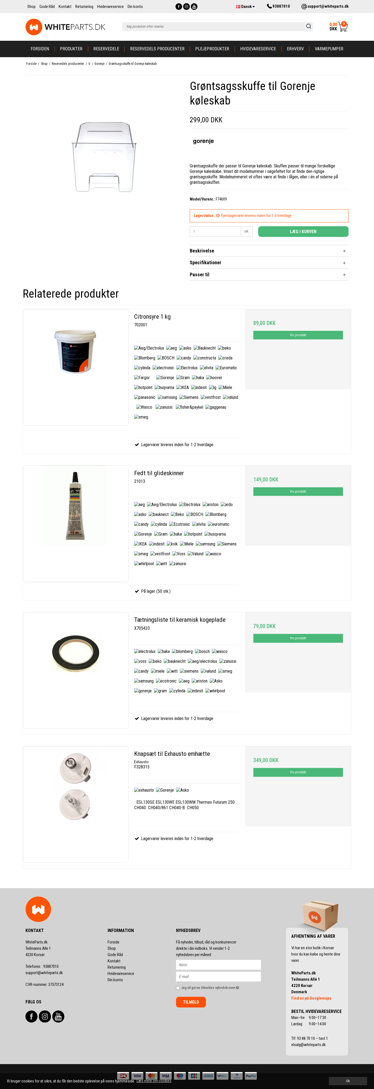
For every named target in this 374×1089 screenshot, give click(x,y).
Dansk (246, 6)
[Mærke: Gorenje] (203, 146)
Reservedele (106, 48)
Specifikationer (205, 262)
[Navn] (223, 964)
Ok (348, 1081)
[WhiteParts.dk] (65, 27)
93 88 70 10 (306, 1038)
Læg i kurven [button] (303, 231)
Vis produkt (298, 335)
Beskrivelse (202, 251)
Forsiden (40, 48)
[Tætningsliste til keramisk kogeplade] (75, 670)
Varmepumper (329, 48)
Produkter (71, 48)
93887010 (42, 966)
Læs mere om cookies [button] (154, 1081)
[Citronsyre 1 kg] (75, 367)
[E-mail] (223, 976)
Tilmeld (191, 1002)
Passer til (199, 274)
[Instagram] (186, 6)
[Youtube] (194, 6)
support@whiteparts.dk (44, 972)
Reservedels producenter (157, 48)
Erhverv (295, 48)
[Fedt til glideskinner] (75, 524)
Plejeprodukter (212, 48)
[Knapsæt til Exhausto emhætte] (75, 805)
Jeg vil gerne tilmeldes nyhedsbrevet (221, 986)
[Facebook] (179, 6)
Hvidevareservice (258, 48)
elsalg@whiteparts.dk (309, 1044)
